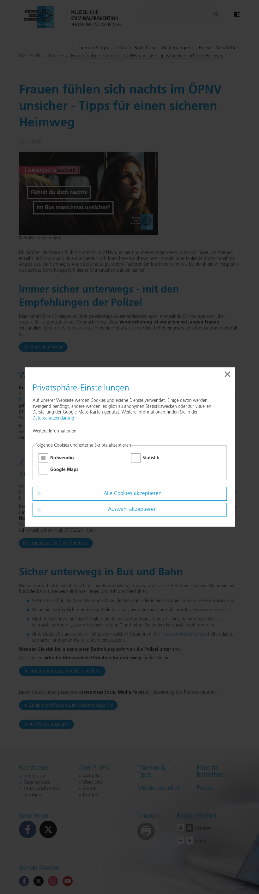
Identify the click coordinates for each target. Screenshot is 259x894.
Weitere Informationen (54, 431)
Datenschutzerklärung (53, 418)
